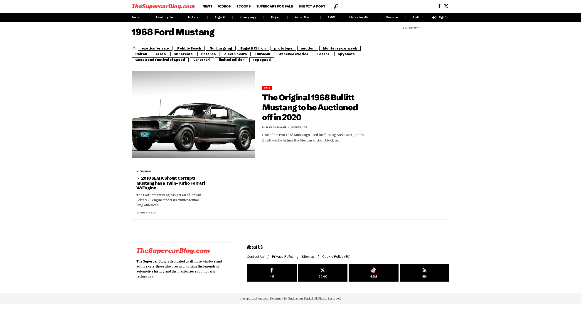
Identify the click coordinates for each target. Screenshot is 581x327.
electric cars (235, 54)
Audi (415, 17)
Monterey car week (340, 48)
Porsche (392, 17)
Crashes (208, 54)
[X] (446, 6)
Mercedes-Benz (360, 17)
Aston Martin (304, 17)
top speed (262, 60)
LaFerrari (201, 60)
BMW (331, 17)
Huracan (262, 54)
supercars (183, 54)
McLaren (194, 17)
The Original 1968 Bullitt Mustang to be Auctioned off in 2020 (310, 107)
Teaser (323, 54)
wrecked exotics (293, 54)
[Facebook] (439, 6)
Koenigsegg (248, 17)
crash (161, 54)
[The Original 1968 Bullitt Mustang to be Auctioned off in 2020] (193, 114)
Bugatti (220, 17)
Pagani (275, 17)
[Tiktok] (373, 273)
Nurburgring (220, 48)
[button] (336, 6)
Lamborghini (165, 17)
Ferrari (137, 17)
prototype (283, 48)
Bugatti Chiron (253, 48)
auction (308, 48)
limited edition (232, 60)
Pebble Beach (189, 48)
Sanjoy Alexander (276, 127)
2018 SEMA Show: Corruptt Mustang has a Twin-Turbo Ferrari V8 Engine (170, 183)
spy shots (346, 54)
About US (255, 246)
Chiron (141, 54)
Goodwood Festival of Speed (160, 60)
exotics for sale (155, 48)
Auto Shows (143, 171)
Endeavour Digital (300, 298)
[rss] (424, 273)
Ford (267, 88)
